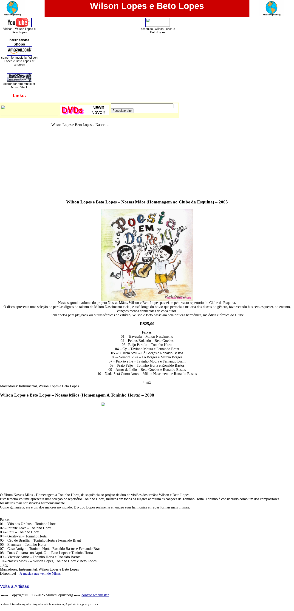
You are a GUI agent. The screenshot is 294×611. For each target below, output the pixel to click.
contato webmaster (95, 595)
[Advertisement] (147, 184)
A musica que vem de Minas (40, 573)
